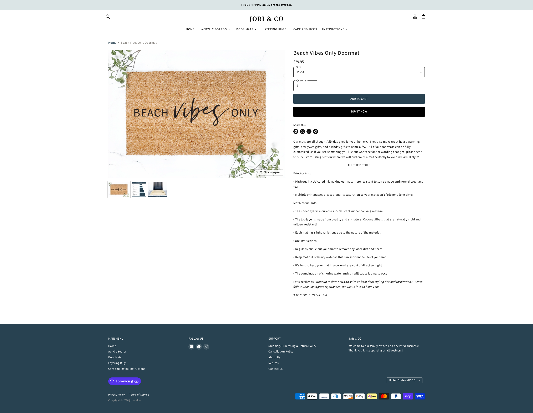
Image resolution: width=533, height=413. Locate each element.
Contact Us (275, 369)
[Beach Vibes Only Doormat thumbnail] (119, 189)
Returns (273, 363)
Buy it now (359, 111)
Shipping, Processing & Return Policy (292, 346)
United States (402, 380)
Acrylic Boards (214, 29)
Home (190, 29)
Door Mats (245, 29)
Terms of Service (139, 395)
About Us (274, 357)
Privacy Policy (116, 395)
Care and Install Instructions (319, 29)
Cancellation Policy (280, 352)
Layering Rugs (274, 29)
